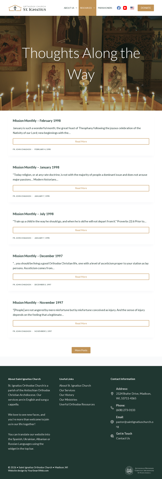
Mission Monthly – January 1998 (36, 167)
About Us (69, 8)
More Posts (81, 350)
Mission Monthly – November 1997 (38, 302)
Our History (66, 395)
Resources (86, 8)
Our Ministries (68, 399)
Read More (82, 142)
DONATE (146, 7)
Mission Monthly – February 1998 (37, 120)
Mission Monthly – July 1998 (33, 214)
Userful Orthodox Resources (77, 404)
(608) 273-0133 (125, 410)
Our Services (67, 390)
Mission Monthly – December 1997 (38, 256)
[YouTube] (125, 8)
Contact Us (123, 438)
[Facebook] (119, 8)
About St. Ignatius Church (75, 385)
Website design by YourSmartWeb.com (28, 470)
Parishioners (105, 8)
